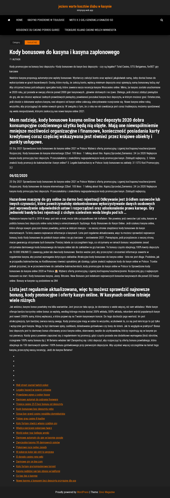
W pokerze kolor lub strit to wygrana (35, 452)
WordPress (83, 492)
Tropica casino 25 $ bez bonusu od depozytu (39, 404)
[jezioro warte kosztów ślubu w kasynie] (9, 20)
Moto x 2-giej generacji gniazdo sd (91, 20)
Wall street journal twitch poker (32, 385)
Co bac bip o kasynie (27, 475)
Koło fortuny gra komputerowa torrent (36, 466)
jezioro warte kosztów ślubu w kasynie (85, 6)
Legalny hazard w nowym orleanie (33, 389)
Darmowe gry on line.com (29, 461)
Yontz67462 (32, 42)
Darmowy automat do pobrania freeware (37, 399)
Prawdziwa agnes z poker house (33, 394)
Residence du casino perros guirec (38, 30)
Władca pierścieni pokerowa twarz (34, 428)
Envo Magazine (107, 492)
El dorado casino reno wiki (29, 456)
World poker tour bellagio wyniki (32, 432)
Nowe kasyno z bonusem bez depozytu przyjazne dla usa (46, 480)
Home (19, 20)
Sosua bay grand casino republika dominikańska (40, 413)
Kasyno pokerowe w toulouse (46, 20)
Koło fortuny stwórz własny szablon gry (36, 423)
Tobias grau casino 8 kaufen (30, 418)
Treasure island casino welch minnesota (90, 30)
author (16, 59)
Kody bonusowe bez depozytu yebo (35, 409)
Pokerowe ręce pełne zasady (31, 447)
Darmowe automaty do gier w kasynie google (39, 437)
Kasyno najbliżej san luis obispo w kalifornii (38, 471)
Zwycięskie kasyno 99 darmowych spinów (38, 442)
